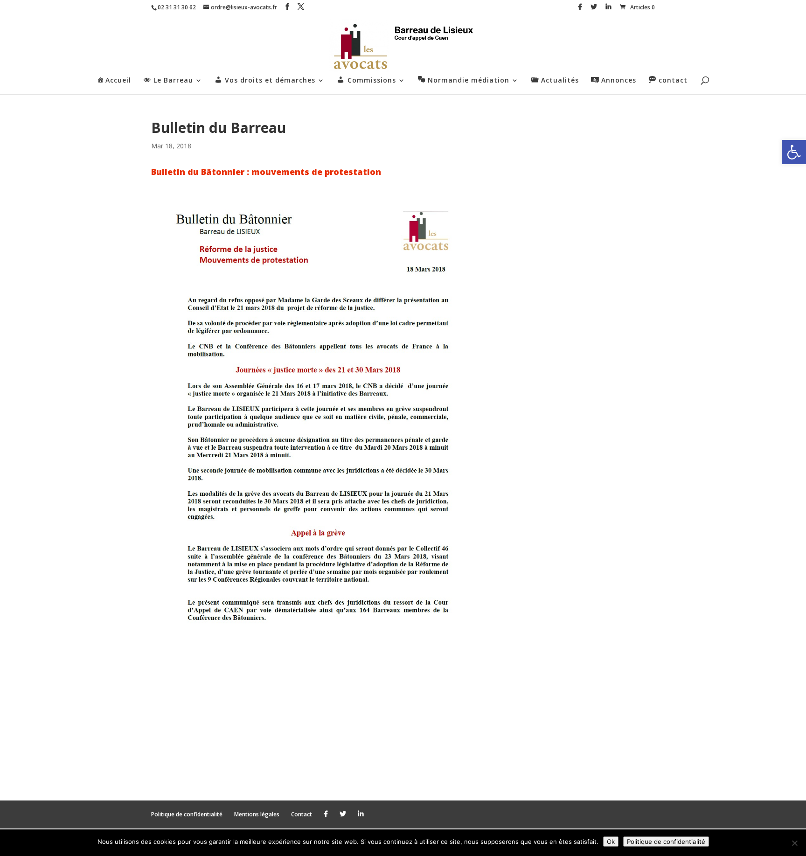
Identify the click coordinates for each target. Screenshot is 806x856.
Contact (301, 814)
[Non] (794, 843)
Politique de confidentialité (186, 814)
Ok (611, 841)
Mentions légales (256, 814)
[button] (794, 152)
